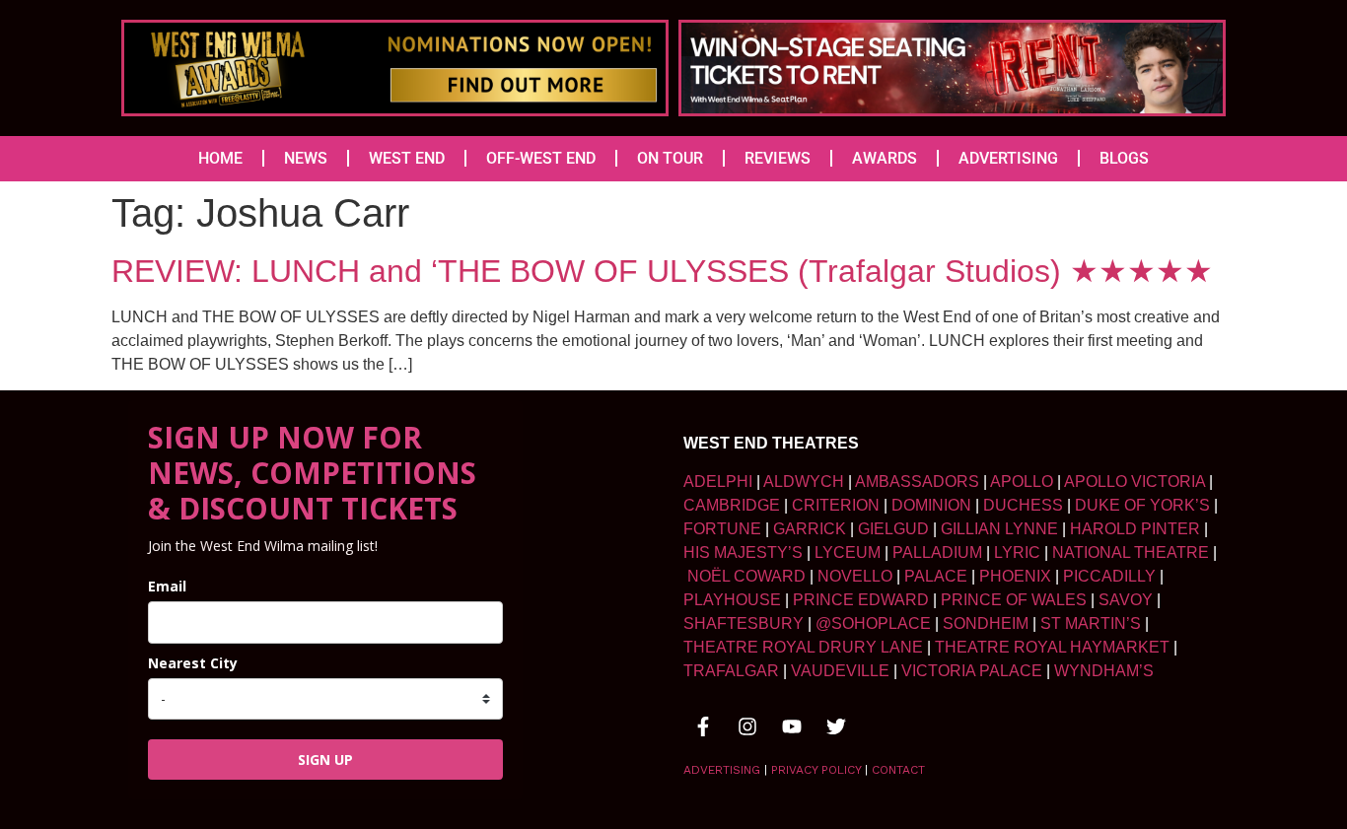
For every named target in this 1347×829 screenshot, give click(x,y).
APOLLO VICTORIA (1134, 481)
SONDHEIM (985, 623)
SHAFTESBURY (743, 623)
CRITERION (836, 505)
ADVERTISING (1008, 158)
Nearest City (193, 663)
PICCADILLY (1109, 576)
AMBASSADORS (917, 481)
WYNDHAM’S (1104, 670)
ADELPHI (717, 481)
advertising (721, 770)
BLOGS (1124, 158)
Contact (898, 770)
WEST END (407, 158)
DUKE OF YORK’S (1142, 505)
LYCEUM (848, 552)
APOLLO (1021, 481)
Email (167, 586)
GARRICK (809, 528)
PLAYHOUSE (732, 599)
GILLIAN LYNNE (999, 528)
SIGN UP (325, 759)
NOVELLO (854, 576)
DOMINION (931, 505)
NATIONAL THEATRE (1130, 552)
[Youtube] (792, 726)
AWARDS (884, 158)
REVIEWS (777, 158)
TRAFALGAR (731, 670)
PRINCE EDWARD (861, 599)
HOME (220, 158)
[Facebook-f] (703, 726)
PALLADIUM (937, 552)
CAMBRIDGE (731, 505)
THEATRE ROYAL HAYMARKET (1052, 647)
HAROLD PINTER (1135, 528)
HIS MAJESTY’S (743, 552)
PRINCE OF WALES (1014, 599)
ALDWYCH (803, 481)
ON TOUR (670, 158)
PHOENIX (1015, 576)
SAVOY (1126, 599)
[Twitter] (836, 726)
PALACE (935, 576)
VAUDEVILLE (840, 670)
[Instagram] (747, 726)
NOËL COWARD (746, 576)
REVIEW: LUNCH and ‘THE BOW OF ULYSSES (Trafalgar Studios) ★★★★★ (662, 271)
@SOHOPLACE (873, 623)
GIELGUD (893, 528)
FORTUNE (722, 528)
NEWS (305, 158)
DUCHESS (1023, 505)
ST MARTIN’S (1090, 623)
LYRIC (1017, 552)
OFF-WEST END (541, 158)
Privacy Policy (816, 770)
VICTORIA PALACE (971, 670)
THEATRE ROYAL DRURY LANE (803, 647)
